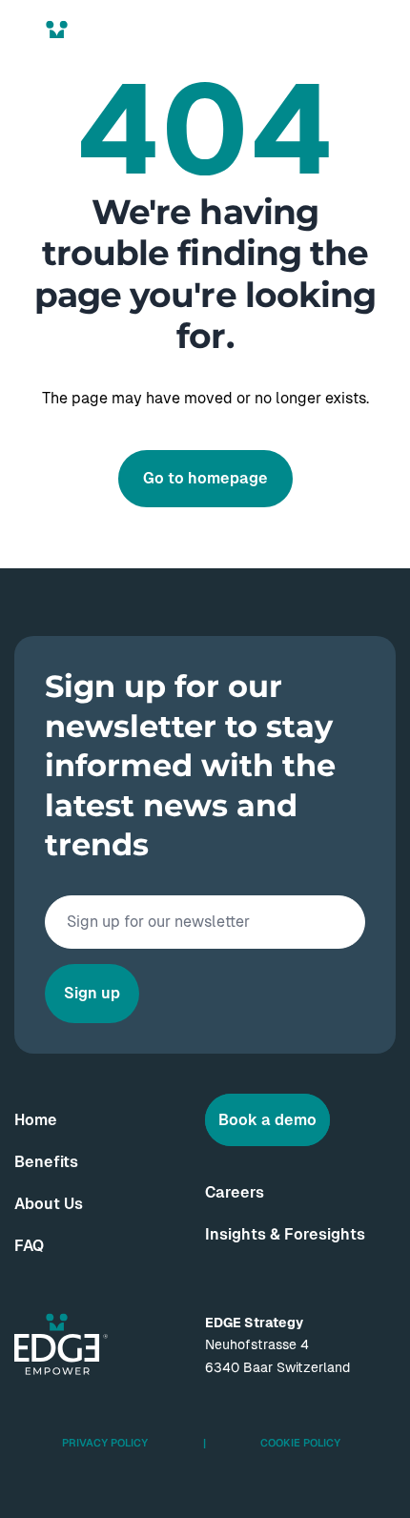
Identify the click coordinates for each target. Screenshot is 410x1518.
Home (35, 1120)
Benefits (46, 1162)
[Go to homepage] (61, 51)
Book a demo (267, 1120)
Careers (234, 1192)
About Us (48, 1204)
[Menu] (379, 51)
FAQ (29, 1246)
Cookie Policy (300, 1442)
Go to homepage (205, 478)
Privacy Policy (105, 1442)
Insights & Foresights (285, 1234)
